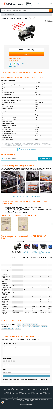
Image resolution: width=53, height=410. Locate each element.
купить (26, 54)
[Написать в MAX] (18, 63)
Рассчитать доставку (45, 158)
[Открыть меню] (2, 3)
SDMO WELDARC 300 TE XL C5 (43, 252)
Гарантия (14, 398)
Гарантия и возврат (15, 399)
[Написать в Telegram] (10, 63)
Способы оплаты (34, 399)
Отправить (26, 376)
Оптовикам (40, 398)
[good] (11, 361)
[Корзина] (50, 3)
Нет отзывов (38, 18)
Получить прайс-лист (15, 60)
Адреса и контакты (42, 3)
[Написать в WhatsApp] (14, 63)
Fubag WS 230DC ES (25, 252)
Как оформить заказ (44, 399)
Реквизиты (6, 399)
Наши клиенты (28, 398)
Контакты (27, 399)
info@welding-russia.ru (16, 58)
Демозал (22, 399)
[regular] (9, 361)
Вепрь (19, 324)
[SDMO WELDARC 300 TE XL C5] (43, 249)
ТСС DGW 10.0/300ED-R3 (35, 252)
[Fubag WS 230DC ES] (27, 249)
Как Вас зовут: (6, 364)
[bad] (4, 361)
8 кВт (24, 324)
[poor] (6, 361)
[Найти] (50, 10)
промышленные (36, 326)
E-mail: (4, 369)
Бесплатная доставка (6, 398)
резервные (18, 328)
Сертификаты (20, 398)
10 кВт (28, 324)
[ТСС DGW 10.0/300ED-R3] (35, 249)
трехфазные (44, 326)
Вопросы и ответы (47, 398)
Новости (34, 398)
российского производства (7, 328)
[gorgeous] (14, 361)
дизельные (35, 324)
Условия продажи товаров (26, 400)
